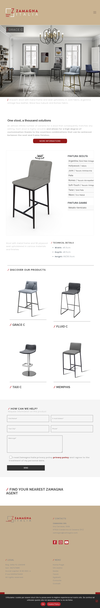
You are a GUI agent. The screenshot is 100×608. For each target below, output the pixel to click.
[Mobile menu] (95, 12)
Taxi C (17, 387)
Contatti (57, 583)
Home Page (58, 565)
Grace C (18, 324)
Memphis (63, 387)
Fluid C (62, 326)
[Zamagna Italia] (22, 12)
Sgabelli (57, 577)
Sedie (55, 571)
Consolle (57, 580)
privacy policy (61, 457)
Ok (43, 604)
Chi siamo (58, 568)
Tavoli (56, 574)
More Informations (50, 141)
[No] (96, 601)
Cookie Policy (53, 604)
